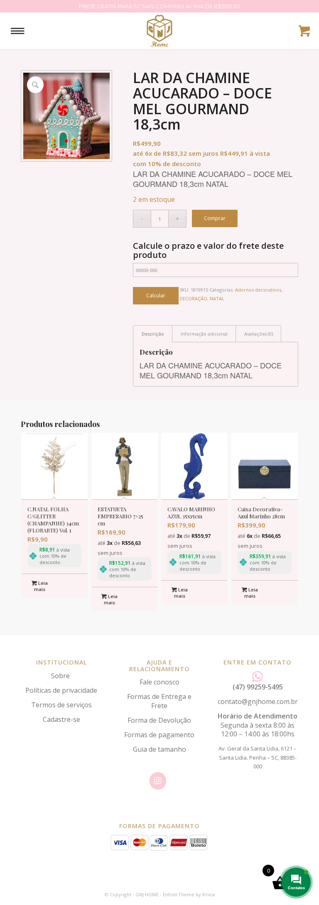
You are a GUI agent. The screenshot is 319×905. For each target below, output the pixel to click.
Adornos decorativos (258, 290)
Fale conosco (159, 682)
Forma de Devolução (159, 720)
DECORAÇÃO (193, 298)
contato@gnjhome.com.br (258, 701)
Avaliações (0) (258, 334)
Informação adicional (204, 334)
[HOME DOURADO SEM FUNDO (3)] (159, 30)
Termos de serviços (61, 704)
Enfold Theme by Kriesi (189, 894)
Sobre (61, 675)
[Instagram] (158, 781)
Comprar (215, 218)
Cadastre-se (61, 719)
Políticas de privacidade (61, 690)
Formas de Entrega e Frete (159, 701)
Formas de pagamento (159, 734)
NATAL (217, 298)
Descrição (153, 334)
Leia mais (41, 586)
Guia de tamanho (159, 749)
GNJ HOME (147, 894)
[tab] (152, 333)
